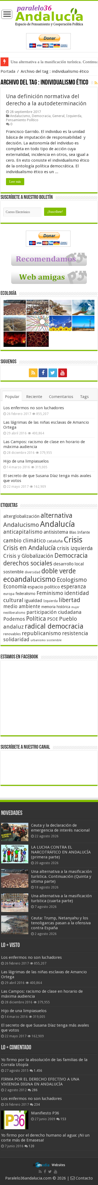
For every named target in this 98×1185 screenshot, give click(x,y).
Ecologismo (72, 579)
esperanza (73, 586)
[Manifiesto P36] (14, 1120)
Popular (12, 396)
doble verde (58, 571)
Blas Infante (79, 532)
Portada (8, 71)
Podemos (14, 619)
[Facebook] (43, 372)
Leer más (15, 182)
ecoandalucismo (29, 579)
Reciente (34, 396)
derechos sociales (27, 563)
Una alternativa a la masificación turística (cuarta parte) (61, 898)
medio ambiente (21, 606)
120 (31, 1146)
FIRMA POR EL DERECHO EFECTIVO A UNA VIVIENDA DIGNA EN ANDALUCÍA (40, 1082)
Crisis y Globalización (28, 556)
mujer (75, 607)
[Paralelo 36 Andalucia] (49, 15)
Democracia (41, 116)
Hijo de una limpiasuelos (26, 461)
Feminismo (49, 593)
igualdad (33, 600)
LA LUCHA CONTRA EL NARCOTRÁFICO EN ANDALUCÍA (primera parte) (61, 852)
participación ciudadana (53, 612)
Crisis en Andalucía (29, 548)
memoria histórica (55, 607)
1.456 (38, 1071)
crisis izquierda (75, 548)
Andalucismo (20, 116)
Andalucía (57, 524)
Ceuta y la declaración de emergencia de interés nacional (60, 828)
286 (35, 1090)
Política (36, 618)
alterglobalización (21, 516)
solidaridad (16, 639)
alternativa (56, 515)
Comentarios (61, 396)
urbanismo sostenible (46, 640)
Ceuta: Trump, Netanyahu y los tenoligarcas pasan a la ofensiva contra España (61, 923)
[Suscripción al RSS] (95, 83)
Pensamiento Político (22, 120)
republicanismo (41, 633)
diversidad (32, 572)
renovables (12, 634)
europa (8, 594)
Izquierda (73, 116)
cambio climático (24, 541)
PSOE (52, 619)
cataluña (55, 541)
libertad (69, 599)
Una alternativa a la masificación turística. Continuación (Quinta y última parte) (61, 876)
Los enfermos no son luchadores (33, 407)
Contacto (84, 1178)
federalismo (25, 593)
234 (37, 1104)
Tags (84, 396)
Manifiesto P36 (45, 1113)
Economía (14, 586)
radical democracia (54, 626)
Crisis (73, 539)
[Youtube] (62, 372)
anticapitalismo (22, 532)
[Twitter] (52, 372)
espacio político (43, 586)
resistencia (75, 633)
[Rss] (33, 372)
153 (63, 1119)
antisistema (56, 532)
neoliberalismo (14, 613)
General (58, 116)
